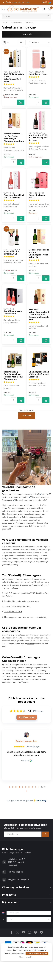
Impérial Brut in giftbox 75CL (11, 252)
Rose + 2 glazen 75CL (37, 196)
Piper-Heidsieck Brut (13, 611)
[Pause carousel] (26, 791)
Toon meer (27, 415)
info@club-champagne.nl (18, 879)
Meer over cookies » (27, 957)
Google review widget (18, 800)
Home (4, 22)
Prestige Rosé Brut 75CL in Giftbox (14, 196)
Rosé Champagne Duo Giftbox (13, 312)
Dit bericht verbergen (37, 953)
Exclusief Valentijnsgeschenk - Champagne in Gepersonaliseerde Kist (39, 314)
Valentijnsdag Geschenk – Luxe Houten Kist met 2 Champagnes (13, 375)
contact (30, 643)
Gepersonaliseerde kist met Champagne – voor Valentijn (39, 253)
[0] (49, 9)
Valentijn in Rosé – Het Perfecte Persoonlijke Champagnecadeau (14, 137)
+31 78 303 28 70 (15, 872)
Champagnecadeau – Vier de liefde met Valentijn (39, 374)
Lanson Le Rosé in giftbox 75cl (17, 606)
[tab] (9, 787)
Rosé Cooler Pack (38, 74)
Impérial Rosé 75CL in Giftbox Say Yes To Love (39, 138)
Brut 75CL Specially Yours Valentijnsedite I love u (14, 78)
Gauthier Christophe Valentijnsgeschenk (21, 601)
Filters (25, 34)
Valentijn (29, 22)
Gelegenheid (16, 22)
